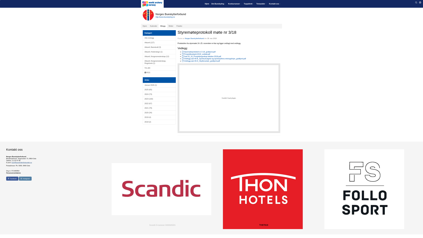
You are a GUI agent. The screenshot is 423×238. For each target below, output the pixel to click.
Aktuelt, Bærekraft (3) (153, 47)
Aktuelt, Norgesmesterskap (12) (157, 56)
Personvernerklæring (13, 173)
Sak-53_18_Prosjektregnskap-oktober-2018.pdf (202, 56)
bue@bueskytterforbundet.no (22, 162)
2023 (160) (149, 99)
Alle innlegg (149, 38)
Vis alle (147, 68)
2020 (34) (148, 113)
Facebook (13, 178)
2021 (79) (148, 108)
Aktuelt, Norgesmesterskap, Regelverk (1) (155, 62)
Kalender (153, 26)
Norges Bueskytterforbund (194, 38)
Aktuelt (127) (149, 43)
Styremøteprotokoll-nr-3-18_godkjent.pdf (199, 52)
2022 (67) (148, 103)
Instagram (26, 178)
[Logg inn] (420, 2)
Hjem (207, 4)
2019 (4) (148, 117)
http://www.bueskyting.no (165, 17)
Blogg (162, 26)
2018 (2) (148, 122)
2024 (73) (148, 94)
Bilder (171, 26)
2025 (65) (148, 90)
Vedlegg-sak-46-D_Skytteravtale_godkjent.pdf (202, 61)
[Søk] (416, 2)
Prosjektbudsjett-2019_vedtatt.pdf (197, 54)
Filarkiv (179, 26)
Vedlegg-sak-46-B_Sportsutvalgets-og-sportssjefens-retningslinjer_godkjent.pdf (215, 59)
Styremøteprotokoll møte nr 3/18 (207, 32)
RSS (148, 72)
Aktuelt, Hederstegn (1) (153, 52)
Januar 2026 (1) (151, 85)
